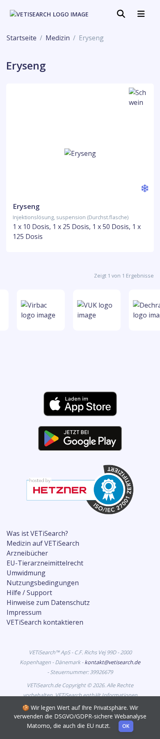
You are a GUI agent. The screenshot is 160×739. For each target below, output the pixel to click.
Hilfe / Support (29, 592)
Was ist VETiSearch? (37, 533)
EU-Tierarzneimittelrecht (45, 563)
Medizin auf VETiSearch (43, 543)
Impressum (24, 612)
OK (126, 726)
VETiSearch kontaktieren (45, 622)
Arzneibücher (27, 553)
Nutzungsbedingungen (43, 582)
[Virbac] (40, 310)
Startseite (22, 37)
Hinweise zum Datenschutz (48, 602)
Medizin (58, 37)
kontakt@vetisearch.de (112, 662)
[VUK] (96, 310)
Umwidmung (26, 572)
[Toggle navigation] (121, 14)
